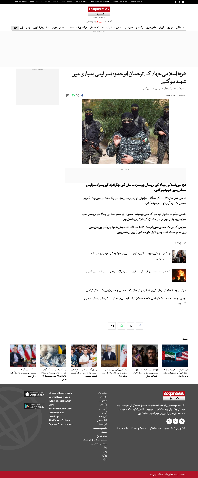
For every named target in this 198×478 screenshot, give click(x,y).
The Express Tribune (59, 420)
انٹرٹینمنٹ (106, 27)
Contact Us (122, 428)
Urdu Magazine (56, 412)
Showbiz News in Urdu (60, 393)
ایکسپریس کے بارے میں (174, 428)
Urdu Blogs (54, 416)
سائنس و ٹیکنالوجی (41, 27)
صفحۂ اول (180, 27)
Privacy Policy (138, 428)
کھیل (161, 27)
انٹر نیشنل (129, 27)
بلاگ (105, 448)
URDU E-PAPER (36, 2)
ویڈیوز (104, 455)
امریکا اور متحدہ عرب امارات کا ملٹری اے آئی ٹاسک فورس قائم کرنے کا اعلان (175, 373)
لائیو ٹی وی (99, 21)
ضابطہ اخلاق (155, 428)
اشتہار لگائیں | (91, 21)
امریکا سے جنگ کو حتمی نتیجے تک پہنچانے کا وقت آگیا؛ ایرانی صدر (23, 373)
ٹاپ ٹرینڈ (118, 27)
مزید (15, 27)
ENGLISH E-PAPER (51, 2)
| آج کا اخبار (107, 21)
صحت (71, 27)
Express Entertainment (61, 424)
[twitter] (130, 326)
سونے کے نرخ (102, 436)
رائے (21, 27)
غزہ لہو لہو (103, 401)
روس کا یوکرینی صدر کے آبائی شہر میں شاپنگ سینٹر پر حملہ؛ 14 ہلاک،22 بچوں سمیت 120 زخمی (53, 374)
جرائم (105, 459)
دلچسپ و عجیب (58, 27)
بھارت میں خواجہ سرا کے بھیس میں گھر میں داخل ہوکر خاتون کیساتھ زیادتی (145, 373)
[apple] (28, 395)
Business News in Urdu (60, 408)
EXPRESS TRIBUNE (21, 2)
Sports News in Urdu (59, 397)
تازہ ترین (170, 27)
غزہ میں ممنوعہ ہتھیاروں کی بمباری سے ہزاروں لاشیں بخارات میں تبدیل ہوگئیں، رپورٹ (128, 274)
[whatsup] (121, 326)
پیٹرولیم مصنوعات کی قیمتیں (94, 440)
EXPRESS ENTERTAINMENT (100, 2)
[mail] (112, 326)
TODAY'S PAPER (136, 2)
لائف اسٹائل (94, 27)
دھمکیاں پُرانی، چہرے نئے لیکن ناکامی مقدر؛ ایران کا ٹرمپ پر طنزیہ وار (114, 373)
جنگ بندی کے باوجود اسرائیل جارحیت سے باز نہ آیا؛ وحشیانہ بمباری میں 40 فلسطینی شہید (130, 256)
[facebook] (139, 326)
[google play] (28, 407)
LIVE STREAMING (81, 2)
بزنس (28, 27)
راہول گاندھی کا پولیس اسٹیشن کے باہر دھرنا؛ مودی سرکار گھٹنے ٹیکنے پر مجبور (84, 373)
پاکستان (139, 27)
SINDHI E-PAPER (66, 2)
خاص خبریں (151, 27)
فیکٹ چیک (82, 27)
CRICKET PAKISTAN (120, 2)
